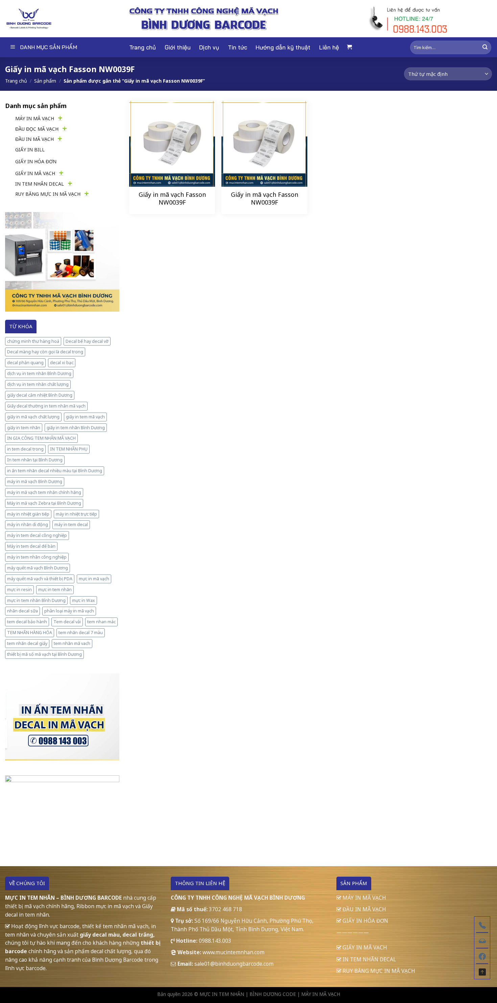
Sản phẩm (45, 81)
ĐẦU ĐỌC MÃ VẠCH (36, 129)
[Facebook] (482, 955)
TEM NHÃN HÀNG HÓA (29, 632)
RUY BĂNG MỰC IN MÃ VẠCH (47, 194)
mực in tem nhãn (55, 589)
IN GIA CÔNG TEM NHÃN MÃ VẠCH (41, 438)
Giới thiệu (178, 47)
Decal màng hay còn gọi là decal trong (45, 352)
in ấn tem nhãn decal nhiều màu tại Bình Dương (54, 471)
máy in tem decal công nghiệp (37, 535)
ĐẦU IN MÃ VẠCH (34, 139)
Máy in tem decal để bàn (31, 546)
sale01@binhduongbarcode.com (234, 963)
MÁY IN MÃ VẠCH (34, 118)
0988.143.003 (215, 940)
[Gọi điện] (482, 924)
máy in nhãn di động (27, 524)
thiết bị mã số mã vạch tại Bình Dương (44, 654)
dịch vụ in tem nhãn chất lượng (38, 384)
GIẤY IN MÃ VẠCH (35, 173)
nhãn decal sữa (22, 611)
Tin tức (237, 47)
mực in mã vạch (94, 579)
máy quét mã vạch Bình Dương (37, 568)
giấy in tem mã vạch (85, 417)
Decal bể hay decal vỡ (87, 341)
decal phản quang (25, 362)
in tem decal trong (25, 449)
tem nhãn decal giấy (27, 643)
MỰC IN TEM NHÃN (221, 994)
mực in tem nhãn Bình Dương (36, 600)
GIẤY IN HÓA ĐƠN (35, 161)
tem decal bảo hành (27, 622)
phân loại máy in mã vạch (69, 611)
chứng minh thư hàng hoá (33, 341)
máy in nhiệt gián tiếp (28, 514)
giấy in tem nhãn (23, 428)
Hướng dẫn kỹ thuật (283, 47)
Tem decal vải (67, 622)
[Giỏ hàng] (349, 47)
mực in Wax (83, 600)
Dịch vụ (209, 47)
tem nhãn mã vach (72, 643)
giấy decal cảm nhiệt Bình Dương (39, 395)
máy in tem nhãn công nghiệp (37, 557)
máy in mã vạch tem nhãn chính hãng (44, 492)
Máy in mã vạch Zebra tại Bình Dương (44, 503)
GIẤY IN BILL (30, 149)
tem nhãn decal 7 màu (80, 632)
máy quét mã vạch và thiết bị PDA (39, 579)
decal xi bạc (61, 362)
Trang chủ (142, 47)
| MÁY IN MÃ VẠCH (318, 994)
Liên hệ (329, 47)
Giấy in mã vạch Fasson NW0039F (172, 198)
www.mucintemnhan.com (233, 952)
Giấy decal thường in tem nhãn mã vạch (46, 406)
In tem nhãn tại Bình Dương (35, 460)
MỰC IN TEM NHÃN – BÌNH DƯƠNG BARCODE (63, 897)
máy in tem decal (71, 524)
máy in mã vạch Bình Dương (34, 481)
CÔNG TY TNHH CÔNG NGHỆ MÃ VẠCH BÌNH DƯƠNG (238, 897)
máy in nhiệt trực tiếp (76, 514)
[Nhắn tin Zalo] (482, 940)
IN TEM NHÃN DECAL (39, 184)
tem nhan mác (101, 622)
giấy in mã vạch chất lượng (33, 417)
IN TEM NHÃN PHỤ (69, 449)
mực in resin (19, 589)
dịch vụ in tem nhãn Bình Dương (39, 373)
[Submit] (485, 47)
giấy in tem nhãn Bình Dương (76, 428)
